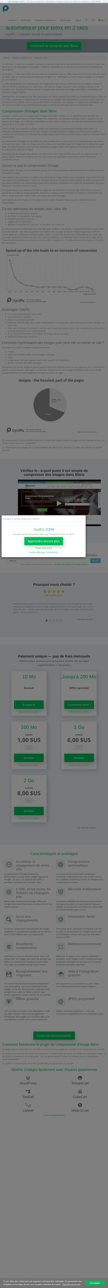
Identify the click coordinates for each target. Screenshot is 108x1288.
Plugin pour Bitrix (43, 548)
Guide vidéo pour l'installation (43, 552)
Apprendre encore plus (44, 541)
